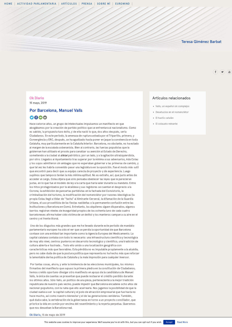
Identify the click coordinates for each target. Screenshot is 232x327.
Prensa (67, 3)
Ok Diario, (35, 312)
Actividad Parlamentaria (28, 3)
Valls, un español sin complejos (172, 104)
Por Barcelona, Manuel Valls (56, 108)
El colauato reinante (166, 121)
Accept (169, 322)
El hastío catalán (165, 115)
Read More (182, 322)
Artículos (54, 3)
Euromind (95, 3)
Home (7, 3)
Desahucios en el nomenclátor (172, 109)
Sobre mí (80, 3)
